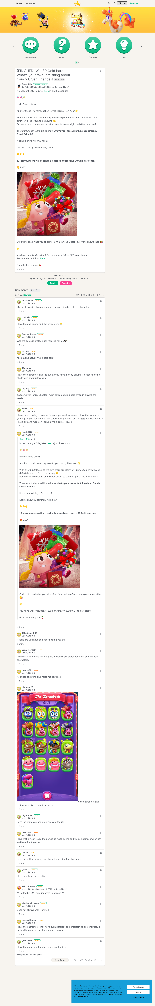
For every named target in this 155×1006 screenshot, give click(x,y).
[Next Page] (100, 295)
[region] (111, 991)
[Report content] (101, 71)
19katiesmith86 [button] (29, 633)
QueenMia (24, 439)
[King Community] (77, 3)
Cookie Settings (138, 997)
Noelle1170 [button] (27, 432)
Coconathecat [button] (29, 334)
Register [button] (66, 283)
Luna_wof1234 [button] (29, 650)
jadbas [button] (25, 852)
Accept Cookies (138, 987)
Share (20, 269)
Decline (138, 992)
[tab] (76, 62)
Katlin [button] (25, 408)
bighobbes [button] (27, 815)
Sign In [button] (53, 283)
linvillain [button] (26, 317)
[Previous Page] (93, 295)
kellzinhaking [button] (28, 886)
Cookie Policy (83, 996)
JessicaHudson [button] (29, 920)
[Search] (115, 3)
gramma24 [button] (27, 940)
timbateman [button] (28, 300)
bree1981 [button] (26, 670)
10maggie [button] (26, 368)
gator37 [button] (26, 869)
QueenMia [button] (27, 84)
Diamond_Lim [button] (60, 87)
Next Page (60, 960)
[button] (19, 86)
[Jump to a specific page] (103, 295)
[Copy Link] (68, 87)
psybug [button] (25, 351)
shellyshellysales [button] (30, 903)
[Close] (149, 982)
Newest (27, 295)
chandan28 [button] (27, 687)
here (46, 91)
